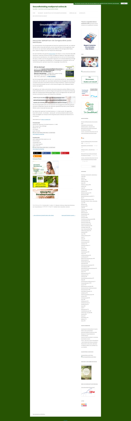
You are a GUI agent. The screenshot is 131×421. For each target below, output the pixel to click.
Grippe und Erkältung (85, 225)
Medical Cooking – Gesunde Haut (88, 126)
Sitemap (65, 420)
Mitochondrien (84, 260)
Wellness (83, 319)
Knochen (83, 248)
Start (34, 13)
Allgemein (58, 205)
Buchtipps (83, 206)
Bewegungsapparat (85, 192)
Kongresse (83, 250)
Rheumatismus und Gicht (86, 286)
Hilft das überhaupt (85, 235)
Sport (82, 299)
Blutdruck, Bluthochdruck (86, 199)
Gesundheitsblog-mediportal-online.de (50, 6)
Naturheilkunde (84, 266)
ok (124, 3)
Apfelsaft (55, 206)
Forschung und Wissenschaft (87, 219)
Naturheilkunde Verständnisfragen (88, 268)
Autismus (83, 191)
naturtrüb (68, 206)
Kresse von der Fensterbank (87, 337)
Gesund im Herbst (85, 222)
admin (51, 205)
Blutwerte (83, 204)
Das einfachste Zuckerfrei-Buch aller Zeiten (43, 215)
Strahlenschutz (84, 304)
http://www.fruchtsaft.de (38, 134)
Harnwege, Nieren (84, 227)
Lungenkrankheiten (85, 255)
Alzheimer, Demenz (85, 184)
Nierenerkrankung (85, 273)
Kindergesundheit (84, 245)
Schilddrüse (83, 292)
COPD (82, 207)
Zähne (82, 320)
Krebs (82, 253)
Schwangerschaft (84, 297)
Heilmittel (83, 232)
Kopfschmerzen (84, 251)
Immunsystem (52, 53)
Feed (83, 138)
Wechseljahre (84, 317)
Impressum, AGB (72, 13)
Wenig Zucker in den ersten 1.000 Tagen (89, 343)
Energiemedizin (84, 214)
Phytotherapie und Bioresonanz (87, 281)
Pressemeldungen (38, 206)
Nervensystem (84, 270)
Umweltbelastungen (85, 311)
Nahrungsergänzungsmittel (86, 265)
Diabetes (83, 210)
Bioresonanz (83, 194)
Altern (82, 183)
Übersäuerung (84, 309)
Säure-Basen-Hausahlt (85, 291)
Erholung (83, 215)
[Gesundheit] (84, 404)
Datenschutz (82, 13)
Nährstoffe (83, 263)
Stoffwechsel (83, 301)
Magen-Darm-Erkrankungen (87, 258)
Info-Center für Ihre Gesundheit (40, 16)
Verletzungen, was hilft (85, 312)
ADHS (82, 178)
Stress (82, 306)
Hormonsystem (84, 240)
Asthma (82, 186)
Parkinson (83, 276)
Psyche (82, 284)
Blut (82, 197)
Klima (82, 247)
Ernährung (62, 205)
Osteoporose (84, 274)
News (82, 271)
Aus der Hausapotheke (85, 189)
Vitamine (83, 314)
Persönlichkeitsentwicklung (86, 278)
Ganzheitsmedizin (84, 220)
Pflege (82, 279)
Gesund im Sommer (85, 224)
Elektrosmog (83, 212)
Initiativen (83, 243)
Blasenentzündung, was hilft (87, 196)
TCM (82, 307)
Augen (82, 188)
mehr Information (116, 3)
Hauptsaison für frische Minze (87, 329)
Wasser (82, 315)
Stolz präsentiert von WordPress (39, 414)
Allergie (82, 179)
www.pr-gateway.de (45, 119)
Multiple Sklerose (84, 261)
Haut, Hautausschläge (85, 229)
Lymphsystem (84, 256)
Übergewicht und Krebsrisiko (87, 125)
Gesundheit (62, 206)
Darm (59, 206)
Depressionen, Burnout (86, 209)
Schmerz (83, 296)
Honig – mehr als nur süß (86, 340)
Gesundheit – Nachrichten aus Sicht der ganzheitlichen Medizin (52, 13)
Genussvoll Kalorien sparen (68, 215)
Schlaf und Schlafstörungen (86, 294)
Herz (82, 233)
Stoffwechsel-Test (84, 302)
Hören (82, 238)
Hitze (82, 237)
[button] (37, 153)
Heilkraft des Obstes (85, 230)
